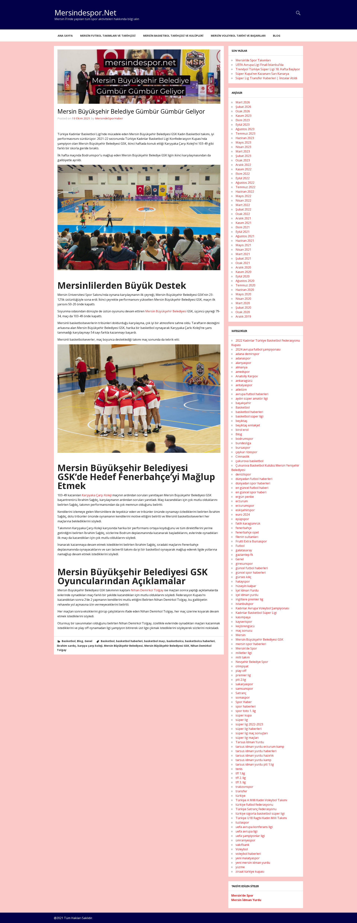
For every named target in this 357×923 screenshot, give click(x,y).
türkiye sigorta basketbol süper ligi (260, 813)
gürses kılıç (243, 577)
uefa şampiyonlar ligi (250, 836)
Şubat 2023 (243, 156)
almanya (241, 367)
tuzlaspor (242, 822)
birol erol (242, 430)
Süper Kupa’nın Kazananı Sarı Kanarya (262, 74)
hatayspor (243, 581)
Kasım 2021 (243, 223)
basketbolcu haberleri (200, 641)
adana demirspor (247, 354)
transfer (241, 791)
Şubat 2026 (243, 107)
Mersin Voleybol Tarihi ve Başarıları (238, 35)
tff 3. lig (241, 782)
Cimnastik (242, 456)
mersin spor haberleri (251, 644)
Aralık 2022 (243, 165)
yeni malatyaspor (248, 858)
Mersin (240, 635)
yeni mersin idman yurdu (253, 863)
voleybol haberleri (248, 854)
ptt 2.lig (241, 680)
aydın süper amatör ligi (252, 398)
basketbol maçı (154, 641)
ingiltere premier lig (249, 599)
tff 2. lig (241, 778)
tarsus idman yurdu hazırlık (255, 755)
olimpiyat (242, 666)
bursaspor (243, 448)
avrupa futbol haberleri (252, 394)
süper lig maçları (247, 738)
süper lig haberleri (248, 729)
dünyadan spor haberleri (253, 483)
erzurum (242, 501)
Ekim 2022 (243, 174)
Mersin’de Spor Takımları (253, 60)
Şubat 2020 (243, 307)
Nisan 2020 (243, 299)
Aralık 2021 (243, 218)
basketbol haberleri (129, 641)
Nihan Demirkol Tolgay (146, 590)
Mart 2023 (243, 151)
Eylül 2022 (243, 178)
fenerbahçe (244, 528)
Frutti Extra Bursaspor (251, 541)
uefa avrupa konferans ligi (254, 827)
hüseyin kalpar (246, 586)
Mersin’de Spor (242, 895)
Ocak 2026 (243, 111)
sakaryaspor (244, 684)
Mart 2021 (243, 254)
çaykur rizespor (246, 452)
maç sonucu (244, 630)
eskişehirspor (245, 510)
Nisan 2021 (243, 249)
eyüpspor (242, 519)
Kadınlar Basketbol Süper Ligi (256, 613)
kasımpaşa (243, 617)
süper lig (242, 720)
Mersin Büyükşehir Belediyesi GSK (166, 645)
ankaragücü (244, 381)
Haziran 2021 (245, 241)
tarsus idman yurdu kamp (253, 760)
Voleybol (242, 849)
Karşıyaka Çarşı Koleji (96, 495)
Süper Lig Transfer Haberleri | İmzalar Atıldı (266, 78)
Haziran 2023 (245, 138)
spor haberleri (246, 706)
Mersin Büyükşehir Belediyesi (165, 311)
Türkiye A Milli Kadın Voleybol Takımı (261, 800)
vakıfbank (242, 845)
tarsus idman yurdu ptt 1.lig (255, 764)
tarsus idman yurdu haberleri (256, 751)
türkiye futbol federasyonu (254, 805)
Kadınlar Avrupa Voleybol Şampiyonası (262, 608)
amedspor (243, 372)
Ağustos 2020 (245, 281)
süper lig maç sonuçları (252, 733)
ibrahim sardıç (66, 645)
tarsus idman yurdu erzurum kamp (260, 746)
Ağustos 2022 (245, 183)
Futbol (240, 546)
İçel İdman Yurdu (247, 590)
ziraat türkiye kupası (250, 871)
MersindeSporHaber (109, 118)
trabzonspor (244, 787)
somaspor (243, 697)
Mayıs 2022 (243, 196)
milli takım (243, 657)
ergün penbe (245, 497)
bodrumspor (244, 439)
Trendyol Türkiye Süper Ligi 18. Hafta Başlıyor (268, 69)
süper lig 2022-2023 (249, 724)
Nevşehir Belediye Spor (252, 662)
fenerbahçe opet (247, 532)
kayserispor (244, 622)
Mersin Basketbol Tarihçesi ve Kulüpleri (173, 35)
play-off (241, 671)
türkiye (240, 796)
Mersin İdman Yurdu (246, 900)
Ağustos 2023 (245, 129)
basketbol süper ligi (249, 416)
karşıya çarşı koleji (90, 645)
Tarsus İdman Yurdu (250, 742)
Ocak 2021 (243, 263)
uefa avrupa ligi (246, 831)
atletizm (241, 389)
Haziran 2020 (245, 290)
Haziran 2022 (245, 191)
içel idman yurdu (247, 595)
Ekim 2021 (243, 227)
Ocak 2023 (243, 160)
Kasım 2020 (243, 272)
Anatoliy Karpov (247, 376)
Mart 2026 (243, 102)
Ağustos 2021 (245, 236)
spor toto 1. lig (246, 711)
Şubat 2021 (243, 258)
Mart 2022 (243, 205)
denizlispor (243, 474)
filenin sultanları (247, 537)
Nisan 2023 (243, 147)
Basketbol (68, 641)
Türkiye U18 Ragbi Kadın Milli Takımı (261, 818)
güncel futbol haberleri (252, 568)
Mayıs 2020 (243, 294)
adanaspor (243, 358)
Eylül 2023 (243, 125)
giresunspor (244, 564)
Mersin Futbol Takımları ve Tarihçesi (108, 35)
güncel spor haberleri (251, 572)
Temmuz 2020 (245, 285)
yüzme (240, 867)
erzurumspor (245, 506)
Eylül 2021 (243, 232)
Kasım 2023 (243, 116)
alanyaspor (243, 363)
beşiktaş (241, 421)
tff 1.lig (240, 773)
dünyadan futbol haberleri (254, 479)
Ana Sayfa (65, 35)
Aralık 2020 (243, 267)
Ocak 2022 (243, 214)
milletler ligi (244, 653)
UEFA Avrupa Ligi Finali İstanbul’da (259, 65)
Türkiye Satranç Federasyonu (256, 809)
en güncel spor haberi (251, 492)
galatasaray (244, 550)
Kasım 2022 (243, 169)
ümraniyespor (245, 840)
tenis (239, 769)
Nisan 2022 (243, 200)
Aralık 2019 (243, 316)
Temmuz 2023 (245, 133)
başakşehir (243, 403)
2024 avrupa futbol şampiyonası (258, 349)
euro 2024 (243, 514)
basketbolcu (175, 641)
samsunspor (244, 688)
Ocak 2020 (243, 312)
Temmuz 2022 (245, 187)
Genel (88, 641)
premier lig (243, 675)
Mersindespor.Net (85, 12)
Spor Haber (244, 702)
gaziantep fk (244, 555)
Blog (276, 35)
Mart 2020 (243, 303)
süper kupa (244, 715)
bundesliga (243, 443)
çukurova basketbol (249, 461)
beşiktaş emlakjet (248, 425)
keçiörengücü (245, 626)
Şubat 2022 (243, 209)
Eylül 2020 (243, 276)
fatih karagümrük (248, 523)
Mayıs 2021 (243, 245)
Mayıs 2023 (243, 142)
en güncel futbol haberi (252, 488)
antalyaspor (244, 385)
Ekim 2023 (243, 120)
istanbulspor (244, 604)
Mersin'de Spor (246, 648)
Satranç (241, 693)
